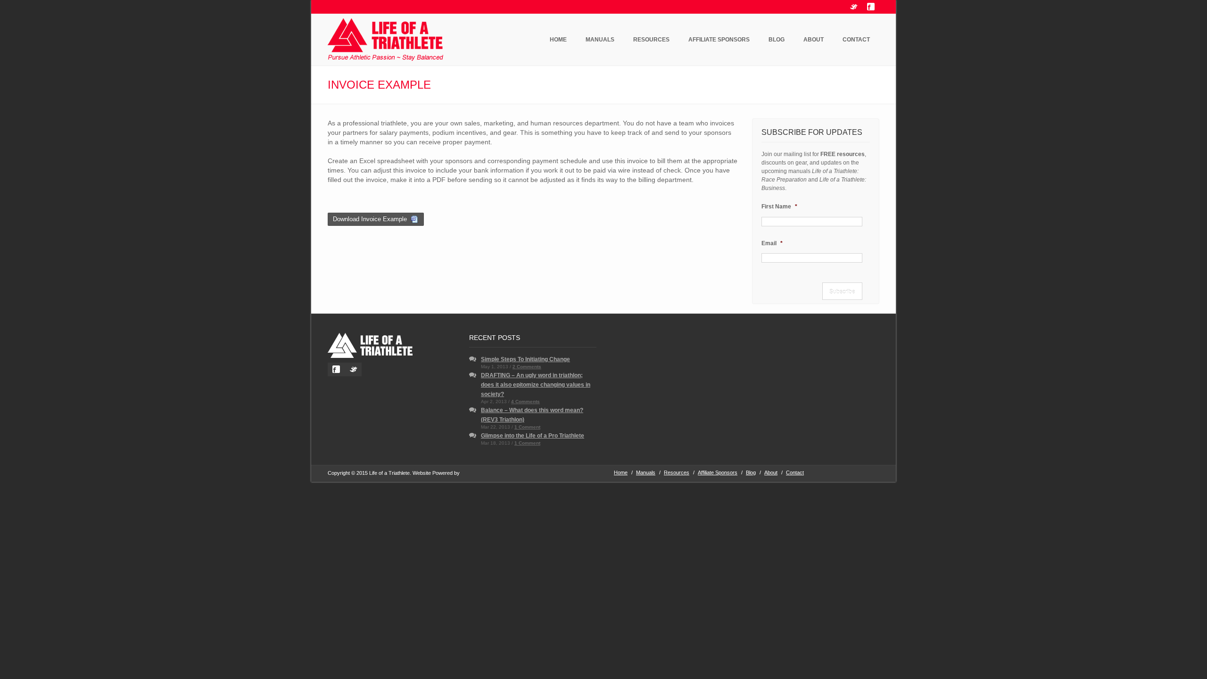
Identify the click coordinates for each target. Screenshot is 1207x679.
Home (558, 39)
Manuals (600, 39)
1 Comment (527, 427)
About (813, 39)
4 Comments (525, 401)
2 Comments (527, 366)
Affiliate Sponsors (719, 39)
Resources (651, 39)
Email (772, 243)
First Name (779, 206)
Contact (856, 39)
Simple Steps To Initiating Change (525, 359)
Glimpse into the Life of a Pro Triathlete (532, 435)
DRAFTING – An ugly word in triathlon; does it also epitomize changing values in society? (535, 384)
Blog (777, 39)
